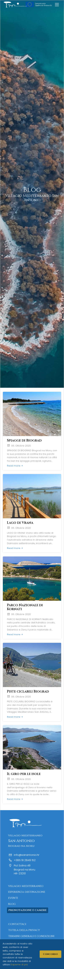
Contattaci (17, 924)
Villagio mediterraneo (25, 886)
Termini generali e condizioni (31, 936)
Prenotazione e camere (27, 910)
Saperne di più (19, 964)
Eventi (13, 898)
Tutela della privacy (24, 930)
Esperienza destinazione (26, 892)
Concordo (50, 954)
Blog (12, 904)
